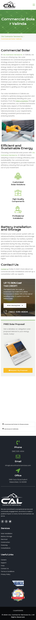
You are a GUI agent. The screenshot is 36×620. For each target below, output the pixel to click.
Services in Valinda (11, 429)
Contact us (4, 269)
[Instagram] (6, 521)
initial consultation (22, 101)
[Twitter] (10, 521)
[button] (18, 424)
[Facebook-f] (2, 521)
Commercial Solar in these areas (16, 424)
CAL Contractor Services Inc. (13, 55)
